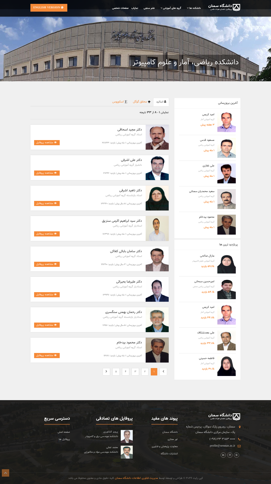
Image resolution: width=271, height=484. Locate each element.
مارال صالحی (207, 256)
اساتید (160, 102)
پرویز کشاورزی (110, 432)
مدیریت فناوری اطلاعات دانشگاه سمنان (136, 478)
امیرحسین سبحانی (204, 281)
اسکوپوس (118, 102)
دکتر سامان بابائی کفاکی (126, 251)
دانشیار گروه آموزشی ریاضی (128, 165)
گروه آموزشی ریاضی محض (203, 286)
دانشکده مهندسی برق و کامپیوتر (101, 436)
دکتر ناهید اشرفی (130, 190)
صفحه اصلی (64, 432)
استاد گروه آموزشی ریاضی (128, 135)
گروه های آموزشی (171, 8)
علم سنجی (149, 8)
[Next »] (106, 372)
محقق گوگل (140, 102)
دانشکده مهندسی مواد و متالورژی (101, 452)
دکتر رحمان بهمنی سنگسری (123, 312)
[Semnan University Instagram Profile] (223, 455)
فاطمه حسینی (206, 358)
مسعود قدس (207, 140)
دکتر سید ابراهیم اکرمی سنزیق (122, 221)
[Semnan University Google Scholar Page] (236, 455)
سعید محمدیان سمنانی (201, 191)
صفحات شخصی (120, 8)
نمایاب (134, 8)
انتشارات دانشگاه (169, 454)
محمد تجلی (112, 447)
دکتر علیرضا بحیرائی (129, 281)
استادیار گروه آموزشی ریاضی (127, 226)
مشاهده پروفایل (45, 143)
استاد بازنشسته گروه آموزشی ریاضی (123, 196)
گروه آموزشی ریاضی (206, 145)
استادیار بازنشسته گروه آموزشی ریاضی (122, 317)
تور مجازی (173, 439)
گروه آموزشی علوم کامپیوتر (203, 261)
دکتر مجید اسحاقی (129, 129)
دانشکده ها (195, 8)
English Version (47, 8)
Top (5, 473)
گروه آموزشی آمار (207, 119)
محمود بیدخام (206, 217)
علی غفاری (208, 166)
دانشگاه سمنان (170, 432)
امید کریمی (208, 114)
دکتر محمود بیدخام (129, 342)
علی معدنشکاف (205, 333)
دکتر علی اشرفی (131, 160)
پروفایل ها (64, 439)
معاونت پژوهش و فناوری (165, 447)
